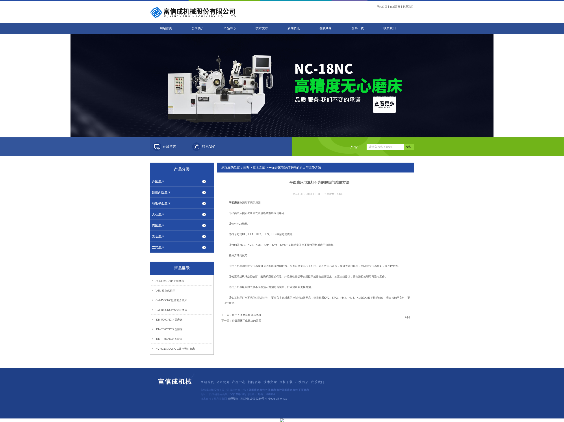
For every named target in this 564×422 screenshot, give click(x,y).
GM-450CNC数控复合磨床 (171, 300)
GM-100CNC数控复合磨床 (171, 310)
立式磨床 (158, 247)
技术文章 (262, 28)
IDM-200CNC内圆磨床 (169, 329)
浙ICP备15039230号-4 (253, 398)
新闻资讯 (294, 28)
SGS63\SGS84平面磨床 (170, 281)
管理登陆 (233, 398)
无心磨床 (158, 214)
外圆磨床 (158, 181)
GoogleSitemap (277, 398)
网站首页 (382, 6)
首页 (246, 167)
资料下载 (357, 28)
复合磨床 (158, 236)
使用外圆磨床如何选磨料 (246, 315)
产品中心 (230, 28)
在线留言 (395, 6)
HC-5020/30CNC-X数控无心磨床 (175, 348)
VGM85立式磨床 (165, 290)
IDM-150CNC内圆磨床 (169, 339)
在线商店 (325, 28)
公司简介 (198, 28)
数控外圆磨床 (161, 192)
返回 (407, 317)
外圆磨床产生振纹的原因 (246, 320)
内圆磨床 (158, 225)
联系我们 (408, 6)
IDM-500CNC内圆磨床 (169, 319)
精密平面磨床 (161, 203)
